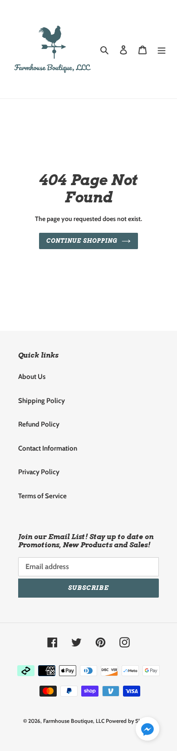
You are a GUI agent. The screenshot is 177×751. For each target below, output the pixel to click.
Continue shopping (81, 240)
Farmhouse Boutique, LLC (73, 720)
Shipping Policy (41, 401)
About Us (31, 377)
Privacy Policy (38, 472)
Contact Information (47, 448)
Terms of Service (42, 496)
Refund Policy (38, 424)
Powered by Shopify (130, 720)
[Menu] (161, 49)
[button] (147, 730)
